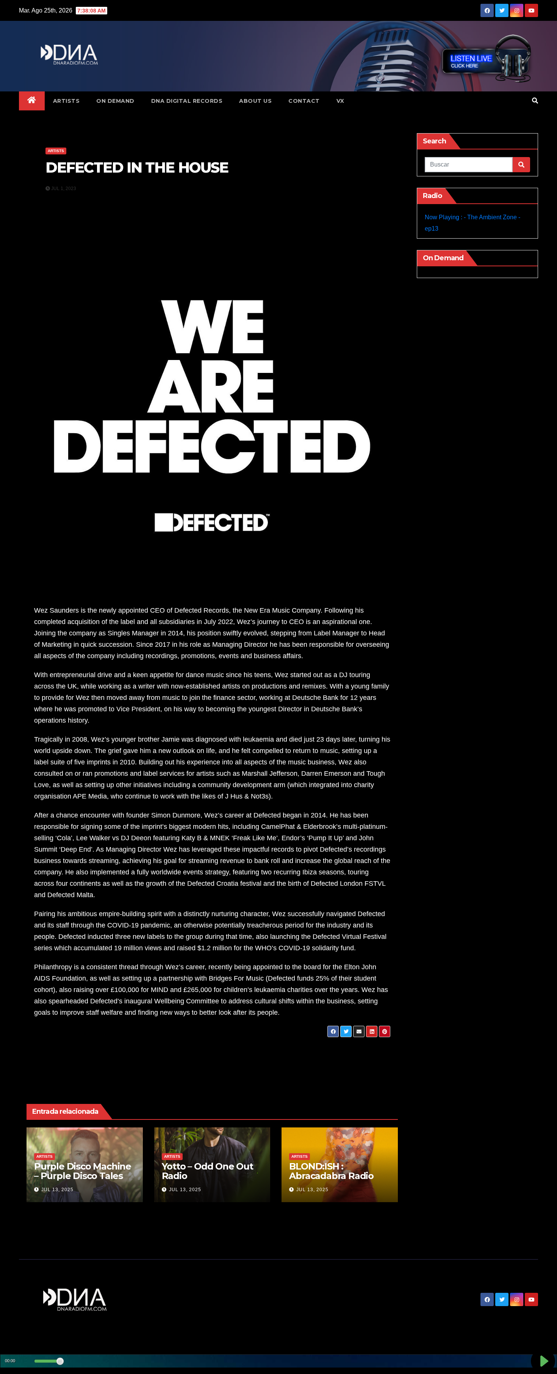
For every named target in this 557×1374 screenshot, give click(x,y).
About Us (255, 100)
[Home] (32, 100)
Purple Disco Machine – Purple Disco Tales (82, 1171)
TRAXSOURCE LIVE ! (77, 1049)
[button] (535, 100)
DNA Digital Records (187, 100)
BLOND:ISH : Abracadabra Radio (331, 1171)
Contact (304, 100)
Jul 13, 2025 (57, 1189)
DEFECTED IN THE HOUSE (136, 167)
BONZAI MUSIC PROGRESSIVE (330, 1049)
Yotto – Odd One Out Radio (207, 1171)
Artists (66, 100)
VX (340, 100)
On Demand (115, 100)
